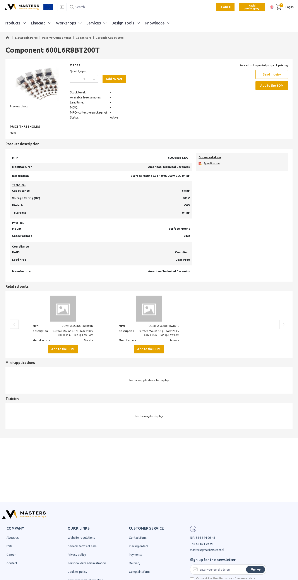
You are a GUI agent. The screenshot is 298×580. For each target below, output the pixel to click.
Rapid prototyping (252, 7)
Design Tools (122, 23)
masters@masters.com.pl (207, 550)
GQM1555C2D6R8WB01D (77, 325)
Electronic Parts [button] (26, 37)
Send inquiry (272, 74)
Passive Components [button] (57, 37)
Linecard (38, 23)
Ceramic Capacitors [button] (110, 37)
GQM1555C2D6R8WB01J (164, 325)
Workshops (66, 23)
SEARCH (225, 7)
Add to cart (114, 79)
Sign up (255, 569)
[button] (8, 37)
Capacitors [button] (83, 37)
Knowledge (155, 23)
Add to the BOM (272, 85)
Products (12, 23)
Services (93, 23)
